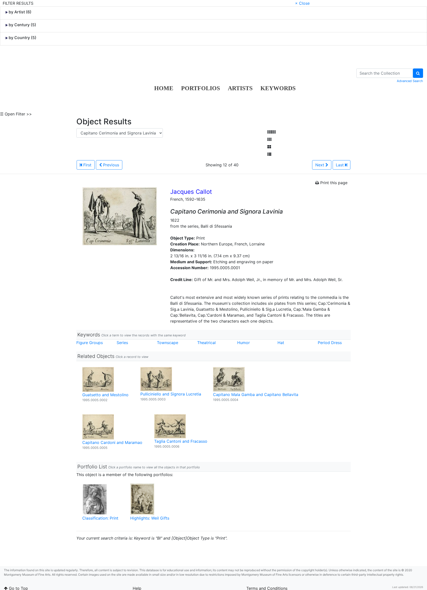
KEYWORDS (278, 88)
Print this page (333, 182)
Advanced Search (410, 81)
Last (340, 164)
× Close (302, 3)
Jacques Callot (191, 191)
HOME (163, 88)
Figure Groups (89, 342)
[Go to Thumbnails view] (269, 139)
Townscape (167, 342)
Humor (243, 342)
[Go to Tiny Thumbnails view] (271, 132)
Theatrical (206, 342)
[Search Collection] (418, 73)
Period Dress (330, 342)
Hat (281, 342)
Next (320, 164)
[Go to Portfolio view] (269, 147)
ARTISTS (240, 88)
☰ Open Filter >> (16, 113)
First (86, 164)
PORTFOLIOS (200, 88)
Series (122, 342)
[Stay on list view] (269, 154)
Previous (110, 164)
